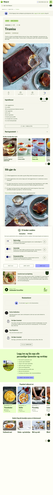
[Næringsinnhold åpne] (26, 131)
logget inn (27, 303)
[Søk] (2, 5)
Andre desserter (14, 20)
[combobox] (25, 5)
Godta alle (42, 265)
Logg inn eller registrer (39, 13)
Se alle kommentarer (26, 344)
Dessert (7, 20)
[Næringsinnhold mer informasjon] (17, 132)
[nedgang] (41, 99)
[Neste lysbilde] (49, 164)
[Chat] (50, 5)
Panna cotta (7, 193)
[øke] (47, 99)
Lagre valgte (26, 265)
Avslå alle (10, 265)
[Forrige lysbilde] (46, 164)
